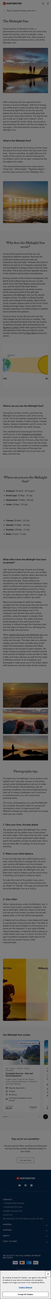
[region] (25, 1284)
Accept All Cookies (25, 1294)
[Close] (48, 1274)
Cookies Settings (25, 1287)
